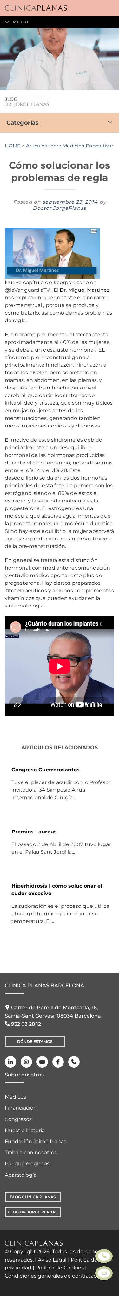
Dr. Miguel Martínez (84, 290)
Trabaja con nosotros (31, 1153)
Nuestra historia (25, 1130)
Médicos (15, 1097)
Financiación (21, 1108)
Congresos (18, 1119)
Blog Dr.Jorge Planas (33, 1212)
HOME (12, 146)
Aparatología (20, 1175)
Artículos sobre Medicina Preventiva (69, 146)
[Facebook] (58, 1062)
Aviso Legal (52, 1260)
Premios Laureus (34, 832)
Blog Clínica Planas (33, 1196)
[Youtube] (42, 1062)
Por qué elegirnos (27, 1164)
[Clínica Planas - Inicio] (36, 8)
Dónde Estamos (35, 1041)
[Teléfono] (74, 1062)
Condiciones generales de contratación (55, 1276)
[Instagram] (26, 1062)
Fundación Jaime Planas (35, 1141)
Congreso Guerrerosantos (45, 770)
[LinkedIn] (10, 1062)
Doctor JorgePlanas (59, 208)
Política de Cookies (60, 1268)
